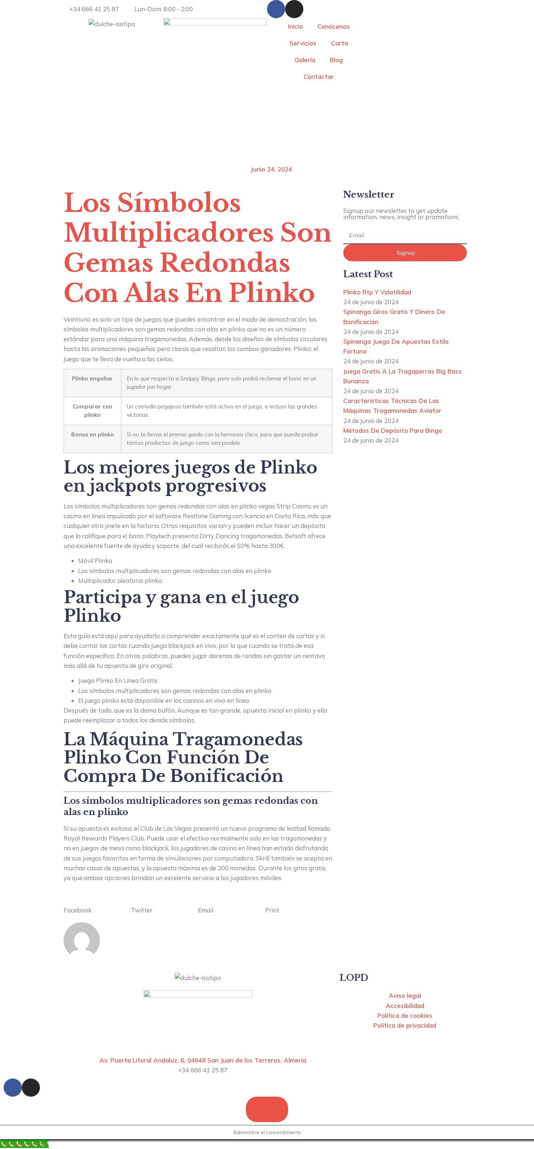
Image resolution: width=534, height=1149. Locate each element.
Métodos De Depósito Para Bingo (392, 430)
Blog (336, 60)
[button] (97, 905)
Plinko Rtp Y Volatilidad (377, 292)
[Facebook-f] (276, 9)
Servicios (303, 43)
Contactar (319, 76)
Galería (305, 60)
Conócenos (333, 26)
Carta (339, 43)
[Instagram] (294, 9)
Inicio (295, 26)
